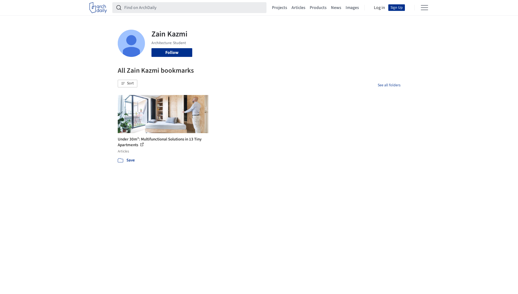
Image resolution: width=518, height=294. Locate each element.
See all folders (389, 85)
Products (318, 8)
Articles (298, 8)
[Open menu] (424, 7)
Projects (279, 8)
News (336, 8)
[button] (127, 83)
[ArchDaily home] (98, 7)
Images (352, 8)
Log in (379, 8)
